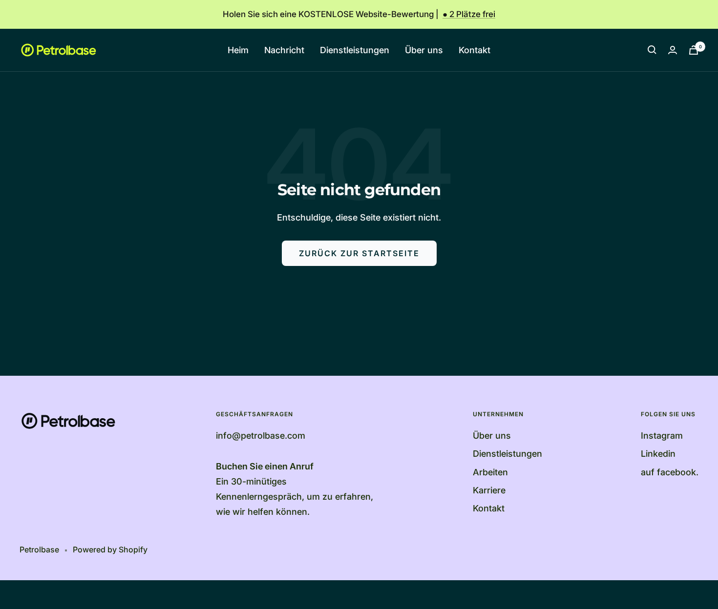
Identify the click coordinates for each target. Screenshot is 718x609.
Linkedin (658, 453)
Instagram (662, 435)
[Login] (672, 50)
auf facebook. (669, 472)
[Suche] (652, 49)
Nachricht (284, 50)
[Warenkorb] (693, 50)
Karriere (489, 490)
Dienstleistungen (354, 50)
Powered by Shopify (110, 549)
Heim (238, 50)
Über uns (424, 50)
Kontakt (474, 50)
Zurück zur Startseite (359, 253)
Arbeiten (490, 472)
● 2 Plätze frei (469, 14)
